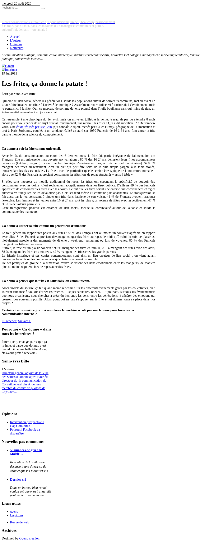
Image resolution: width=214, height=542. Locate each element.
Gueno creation (29, 538)
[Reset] (43, 8)
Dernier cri (18, 479)
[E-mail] (8, 66)
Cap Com (16, 515)
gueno (14, 511)
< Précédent (9, 321)
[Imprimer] (9, 69)
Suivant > (24, 321)
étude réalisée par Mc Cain (34, 127)
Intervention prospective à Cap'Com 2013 (27, 424)
